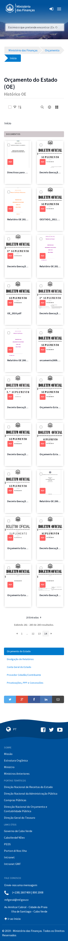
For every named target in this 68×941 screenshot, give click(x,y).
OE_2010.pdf (14, 313)
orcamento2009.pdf (51, 360)
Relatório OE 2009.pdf (19, 360)
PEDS (7, 844)
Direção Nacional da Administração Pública (30, 793)
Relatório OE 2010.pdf (52, 266)
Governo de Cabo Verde (18, 831)
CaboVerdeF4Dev (14, 837)
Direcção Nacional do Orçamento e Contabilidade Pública (25, 809)
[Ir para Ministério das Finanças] (20, 8)
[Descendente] (21, 107)
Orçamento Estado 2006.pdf (23, 548)
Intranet (9, 857)
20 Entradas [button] (32, 617)
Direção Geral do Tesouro (19, 817)
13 (39, 633)
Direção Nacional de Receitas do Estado (28, 787)
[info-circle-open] (49, 107)
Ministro (9, 767)
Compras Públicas (15, 800)
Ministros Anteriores (17, 773)
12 (33, 633)
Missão (8, 754)
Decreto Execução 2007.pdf (22, 501)
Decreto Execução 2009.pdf (22, 407)
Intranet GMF (12, 864)
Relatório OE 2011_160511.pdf (24, 219)
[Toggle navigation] (40, 9)
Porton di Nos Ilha (15, 851)
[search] (42, 107)
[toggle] (15, 107)
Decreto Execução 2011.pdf (22, 266)
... (27, 633)
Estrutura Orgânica (16, 760)
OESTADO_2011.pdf (50, 219)
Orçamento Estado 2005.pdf (23, 595)
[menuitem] (34, 651)
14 (45, 633)
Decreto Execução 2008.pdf (22, 454)
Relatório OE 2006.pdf (52, 501)
